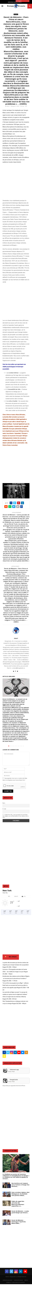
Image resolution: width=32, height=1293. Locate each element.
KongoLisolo (14, 1080)
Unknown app (14, 1069)
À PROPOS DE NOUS (7, 1280)
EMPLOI (26, 1280)
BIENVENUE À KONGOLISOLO (15, 2)
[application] (16, 490)
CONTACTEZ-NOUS (18, 1280)
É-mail (4, 809)
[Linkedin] (21, 1271)
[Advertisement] (16, 181)
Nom (4, 803)
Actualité (16, 14)
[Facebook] (7, 1271)
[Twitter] (11, 1271)
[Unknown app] (5, 1072)
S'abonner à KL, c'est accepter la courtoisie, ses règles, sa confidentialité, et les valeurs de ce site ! (16, 816)
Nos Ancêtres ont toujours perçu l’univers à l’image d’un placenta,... (20, 1184)
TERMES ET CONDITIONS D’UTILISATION (15, 1282)
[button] (16, 491)
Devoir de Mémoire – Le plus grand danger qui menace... (20, 1211)
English (19, 1)
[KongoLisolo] (5, 1082)
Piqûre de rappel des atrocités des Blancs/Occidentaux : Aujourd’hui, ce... (18, 1203)
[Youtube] (25, 1271)
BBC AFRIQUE (13, 957)
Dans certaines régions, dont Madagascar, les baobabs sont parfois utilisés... (20, 1193)
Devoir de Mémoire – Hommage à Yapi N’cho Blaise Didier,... (19, 1221)
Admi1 (8, 106)
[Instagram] (16, 1271)
